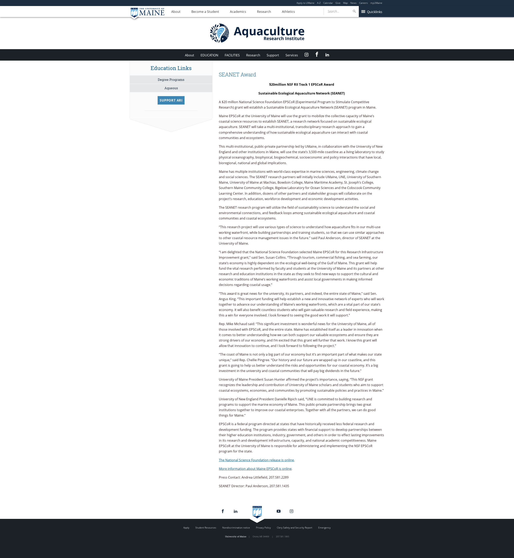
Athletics (288, 11)
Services (292, 55)
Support (273, 55)
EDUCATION (209, 55)
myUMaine (376, 3)
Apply (186, 527)
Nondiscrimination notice (236, 527)
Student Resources (205, 527)
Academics (238, 11)
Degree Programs (171, 79)
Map (345, 3)
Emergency (324, 527)
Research (264, 11)
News (353, 3)
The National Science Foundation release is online (256, 460)
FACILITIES (232, 55)
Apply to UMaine (305, 3)
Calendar (328, 3)
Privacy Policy (263, 527)
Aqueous (171, 88)
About (176, 11)
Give (338, 3)
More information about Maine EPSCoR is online (255, 469)
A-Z (319, 3)
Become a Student (205, 11)
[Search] (355, 11)
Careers (363, 3)
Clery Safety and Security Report (294, 527)
